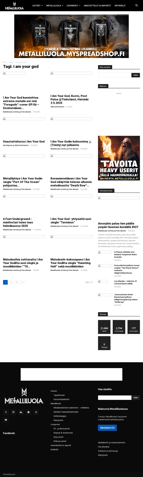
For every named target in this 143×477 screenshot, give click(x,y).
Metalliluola (53, 5)
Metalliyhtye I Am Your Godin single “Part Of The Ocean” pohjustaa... (22, 182)
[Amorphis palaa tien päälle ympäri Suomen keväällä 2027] (119, 208)
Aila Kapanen (8, 145)
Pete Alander (26, 112)
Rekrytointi (58, 420)
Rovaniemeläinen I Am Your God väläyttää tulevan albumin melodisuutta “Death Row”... (71, 182)
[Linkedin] (21, 412)
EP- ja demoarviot (61, 428)
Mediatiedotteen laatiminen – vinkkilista (71, 407)
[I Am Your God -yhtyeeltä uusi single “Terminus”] (71, 205)
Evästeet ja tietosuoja (108, 451)
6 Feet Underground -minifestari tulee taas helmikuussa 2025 (18, 222)
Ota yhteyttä (103, 446)
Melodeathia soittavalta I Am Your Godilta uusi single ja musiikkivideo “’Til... (23, 263)
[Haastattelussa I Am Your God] (24, 127)
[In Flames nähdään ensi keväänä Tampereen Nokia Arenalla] (105, 256)
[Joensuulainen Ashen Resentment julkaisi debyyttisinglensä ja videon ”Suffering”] (105, 298)
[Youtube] (6, 420)
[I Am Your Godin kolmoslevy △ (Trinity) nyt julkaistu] (71, 127)
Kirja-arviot (58, 437)
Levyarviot (72, 5)
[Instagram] (13, 412)
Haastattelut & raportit (97, 5)
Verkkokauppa (59, 416)
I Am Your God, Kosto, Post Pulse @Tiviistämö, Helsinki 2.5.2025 (69, 99)
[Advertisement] (119, 112)
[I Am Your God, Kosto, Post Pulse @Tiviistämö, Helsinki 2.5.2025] (71, 82)
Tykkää (104, 321)
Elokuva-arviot (59, 441)
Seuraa (119, 321)
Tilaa (104, 337)
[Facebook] (6, 412)
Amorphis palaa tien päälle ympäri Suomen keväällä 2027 (118, 225)
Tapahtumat (59, 395)
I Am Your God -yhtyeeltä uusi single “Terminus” (71, 220)
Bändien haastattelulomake (65, 411)
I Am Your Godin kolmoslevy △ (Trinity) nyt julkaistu (71, 143)
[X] (36, 412)
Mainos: (103, 86)
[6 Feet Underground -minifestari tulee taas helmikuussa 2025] (24, 205)
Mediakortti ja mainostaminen (111, 442)
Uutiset (36, 5)
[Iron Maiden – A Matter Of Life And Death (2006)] (103, 285)
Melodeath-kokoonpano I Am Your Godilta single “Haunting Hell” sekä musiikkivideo (70, 263)
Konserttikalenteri (61, 399)
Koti (4, 62)
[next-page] (22, 282)
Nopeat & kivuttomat (63, 432)
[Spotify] (28, 412)
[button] (136, 5)
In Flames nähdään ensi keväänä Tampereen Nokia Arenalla (125, 254)
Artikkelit (120, 5)
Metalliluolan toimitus (11, 112)
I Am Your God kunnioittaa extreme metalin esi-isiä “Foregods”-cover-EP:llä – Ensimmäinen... (21, 103)
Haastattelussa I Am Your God (24, 141)
